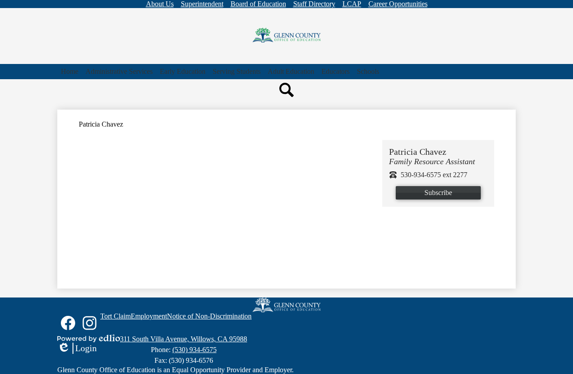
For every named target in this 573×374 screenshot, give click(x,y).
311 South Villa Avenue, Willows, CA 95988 (183, 339)
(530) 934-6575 (194, 349)
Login (77, 348)
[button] (119, 71)
